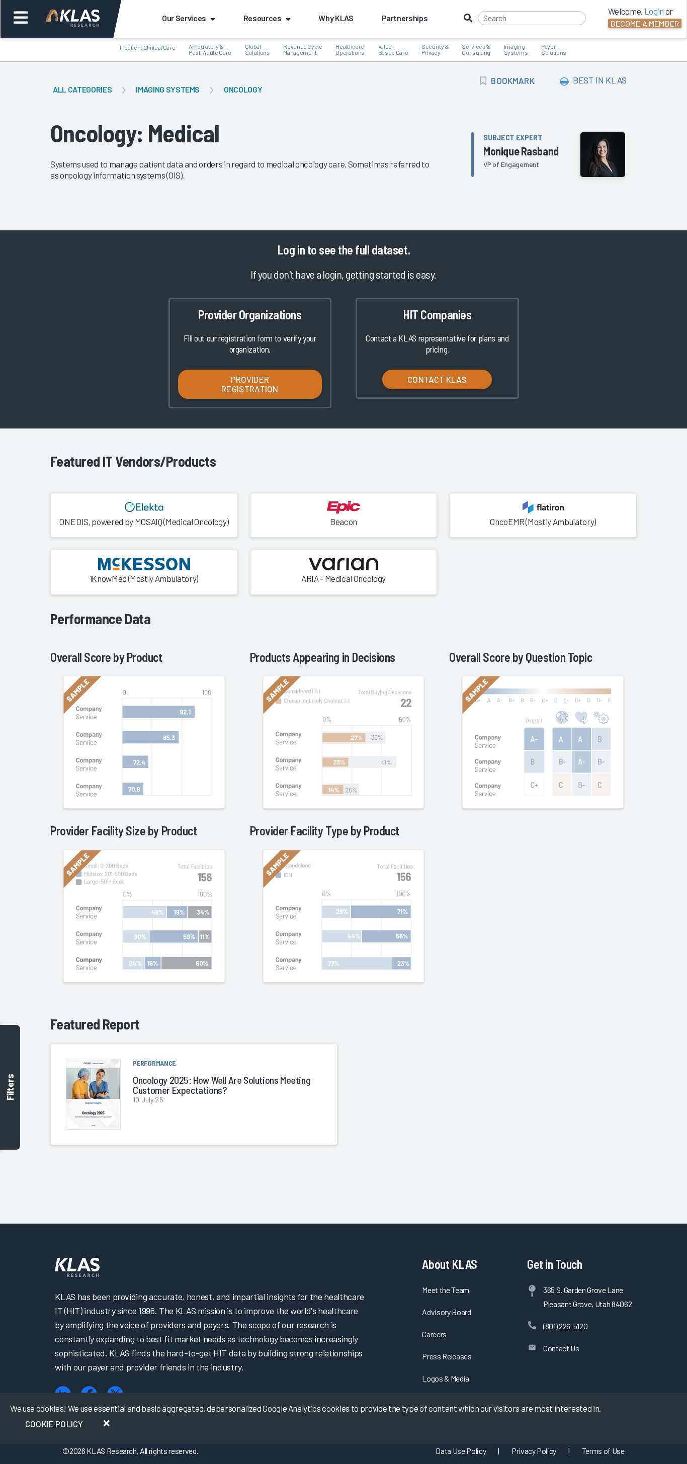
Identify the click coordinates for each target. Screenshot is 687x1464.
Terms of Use (603, 1450)
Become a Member (645, 23)
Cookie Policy (54, 1424)
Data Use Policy (461, 1450)
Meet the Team (445, 1290)
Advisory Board (446, 1312)
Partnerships (405, 18)
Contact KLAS (437, 379)
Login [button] (654, 11)
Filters (10, 1087)
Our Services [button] (184, 18)
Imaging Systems (168, 89)
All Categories (82, 89)
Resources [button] (262, 18)
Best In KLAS (599, 80)
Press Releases (446, 1356)
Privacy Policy (533, 1450)
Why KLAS (335, 18)
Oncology (243, 89)
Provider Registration (249, 384)
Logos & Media (445, 1378)
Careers (434, 1334)
